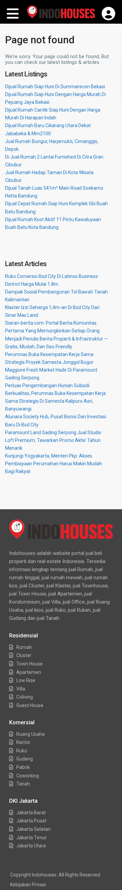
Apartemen (28, 672)
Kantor (23, 742)
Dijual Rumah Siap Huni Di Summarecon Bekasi (55, 86)
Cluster (24, 655)
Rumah (24, 647)
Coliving (24, 697)
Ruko (21, 750)
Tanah (23, 784)
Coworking (27, 775)
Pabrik (23, 767)
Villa (20, 689)
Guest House (29, 705)
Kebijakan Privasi (28, 884)
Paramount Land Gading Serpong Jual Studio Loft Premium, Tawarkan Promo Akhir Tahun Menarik (53, 440)
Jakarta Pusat (31, 820)
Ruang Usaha (30, 734)
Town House (29, 663)
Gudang (24, 759)
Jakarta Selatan (33, 829)
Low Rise (25, 680)
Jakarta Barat (31, 812)
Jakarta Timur (31, 837)
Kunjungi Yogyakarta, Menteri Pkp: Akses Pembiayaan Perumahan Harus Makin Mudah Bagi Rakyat (53, 463)
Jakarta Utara (31, 845)
